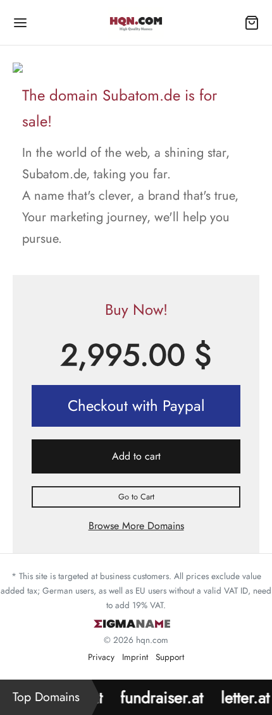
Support (170, 657)
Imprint (135, 657)
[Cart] (251, 22)
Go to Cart (136, 497)
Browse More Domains (136, 525)
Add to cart (136, 456)
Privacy (101, 657)
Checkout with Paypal (136, 405)
